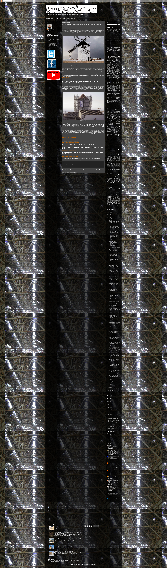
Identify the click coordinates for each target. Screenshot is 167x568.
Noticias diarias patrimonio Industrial (113, 84)
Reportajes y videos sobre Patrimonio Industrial (113, 184)
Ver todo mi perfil (50, 32)
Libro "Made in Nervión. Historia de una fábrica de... (114, 224)
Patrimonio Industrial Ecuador (114, 130)
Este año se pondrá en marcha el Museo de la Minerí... (114, 343)
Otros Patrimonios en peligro (112, 88)
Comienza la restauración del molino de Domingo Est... (114, 373)
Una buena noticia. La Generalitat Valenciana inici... (113, 325)
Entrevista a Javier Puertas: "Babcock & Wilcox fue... (114, 271)
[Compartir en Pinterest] (99, 158)
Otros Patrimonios (112, 86)
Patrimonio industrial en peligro (113, 131)
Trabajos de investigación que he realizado (113, 197)
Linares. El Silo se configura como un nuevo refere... (114, 360)
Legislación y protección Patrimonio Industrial (113, 72)
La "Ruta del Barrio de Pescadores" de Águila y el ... (114, 319)
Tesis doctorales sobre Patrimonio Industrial (113, 194)
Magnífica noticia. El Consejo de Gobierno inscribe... (114, 250)
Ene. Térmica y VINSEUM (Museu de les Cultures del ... (114, 263)
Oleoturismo (118, 85)
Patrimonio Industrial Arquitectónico (52, 30)
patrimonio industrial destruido (113, 129)
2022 (109, 403)
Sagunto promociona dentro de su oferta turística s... (114, 239)
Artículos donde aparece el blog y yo (113, 34)
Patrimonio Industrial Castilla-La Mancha (73, 160)
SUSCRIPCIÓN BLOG (52, 47)
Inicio (84, 169)
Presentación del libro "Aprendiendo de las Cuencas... (113, 329)
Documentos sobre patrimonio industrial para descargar (113, 55)
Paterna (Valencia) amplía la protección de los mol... (114, 255)
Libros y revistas (112, 73)
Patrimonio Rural (110, 176)
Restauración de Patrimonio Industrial (113, 185)
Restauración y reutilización (95, 160)
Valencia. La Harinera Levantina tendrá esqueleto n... (114, 368)
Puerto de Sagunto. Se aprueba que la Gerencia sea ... (114, 273)
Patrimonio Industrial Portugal (112, 161)
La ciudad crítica (111, 433)
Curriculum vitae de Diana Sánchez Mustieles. (52, 44)
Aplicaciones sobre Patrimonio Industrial (113, 28)
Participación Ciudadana (112, 90)
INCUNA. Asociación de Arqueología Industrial (112, 416)
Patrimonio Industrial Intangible (112, 145)
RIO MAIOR (110, 486)
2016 (109, 393)
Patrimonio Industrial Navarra (112, 155)
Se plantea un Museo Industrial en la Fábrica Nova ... (114, 248)
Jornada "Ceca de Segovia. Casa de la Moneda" (114, 358)
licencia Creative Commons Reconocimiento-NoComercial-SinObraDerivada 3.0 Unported (63, 561)
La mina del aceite (111, 477)
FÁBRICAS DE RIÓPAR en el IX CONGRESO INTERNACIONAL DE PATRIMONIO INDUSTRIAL (113, 452)
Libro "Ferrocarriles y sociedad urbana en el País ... (114, 362)
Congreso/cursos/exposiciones (113, 47)
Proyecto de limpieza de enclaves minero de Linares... (113, 316)
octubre (110, 388)
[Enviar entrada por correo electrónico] (92, 158)
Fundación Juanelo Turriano (113, 422)
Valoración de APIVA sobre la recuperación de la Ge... (114, 376)
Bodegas (110, 37)
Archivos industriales (113, 29)
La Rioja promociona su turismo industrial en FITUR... (113, 242)
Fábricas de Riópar (111, 450)
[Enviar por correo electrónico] (95, 158)
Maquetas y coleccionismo (111, 76)
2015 (109, 217)
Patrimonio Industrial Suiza (114, 165)
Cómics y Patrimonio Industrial (112, 41)
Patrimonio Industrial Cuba (112, 128)
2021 (109, 401)
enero (110, 218)
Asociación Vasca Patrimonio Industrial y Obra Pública (113, 419)
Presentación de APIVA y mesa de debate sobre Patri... (114, 338)
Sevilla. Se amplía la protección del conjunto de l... (114, 293)
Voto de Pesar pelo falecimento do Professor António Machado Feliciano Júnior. (113, 488)
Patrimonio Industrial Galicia (113, 140)
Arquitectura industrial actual (111, 31)
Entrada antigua (100, 169)
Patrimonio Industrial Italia (111, 150)
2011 (109, 211)
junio (110, 382)
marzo (110, 378)
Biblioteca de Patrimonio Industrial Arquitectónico (113, 36)
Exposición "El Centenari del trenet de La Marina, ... (114, 365)
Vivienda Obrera (117, 203)
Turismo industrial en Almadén (114, 301)
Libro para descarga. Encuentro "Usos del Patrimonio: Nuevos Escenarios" (67, 538)
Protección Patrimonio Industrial (112, 180)
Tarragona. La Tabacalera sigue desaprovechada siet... (113, 287)
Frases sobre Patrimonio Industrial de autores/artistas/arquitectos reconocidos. (113, 63)
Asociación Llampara (111, 426)
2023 (109, 404)
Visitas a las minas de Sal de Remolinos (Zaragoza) (63, 551)
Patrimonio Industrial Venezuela (112, 167)
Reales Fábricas (110, 182)
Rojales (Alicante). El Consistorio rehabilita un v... (114, 268)
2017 (109, 395)
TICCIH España (111, 414)
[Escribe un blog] (96, 158)
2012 (109, 212)
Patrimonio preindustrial (85, 160)
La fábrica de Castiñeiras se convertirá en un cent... (114, 253)
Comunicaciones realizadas (112, 42)
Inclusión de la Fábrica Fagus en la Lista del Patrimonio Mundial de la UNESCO (68, 545)
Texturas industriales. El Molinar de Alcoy (113, 345)
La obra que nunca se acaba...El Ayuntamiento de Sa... (114, 309)
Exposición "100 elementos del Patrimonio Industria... (114, 323)
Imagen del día (114, 67)
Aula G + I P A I (111, 440)
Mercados (115, 77)
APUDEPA (110, 445)
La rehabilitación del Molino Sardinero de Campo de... (114, 222)
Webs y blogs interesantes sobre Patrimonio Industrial (113, 205)
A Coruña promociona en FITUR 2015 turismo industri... (113, 236)
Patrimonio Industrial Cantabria (113, 109)
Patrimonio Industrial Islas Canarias (113, 148)
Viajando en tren (116, 199)
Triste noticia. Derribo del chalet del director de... (113, 277)
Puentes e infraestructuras (112, 181)
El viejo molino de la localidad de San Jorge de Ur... (114, 350)
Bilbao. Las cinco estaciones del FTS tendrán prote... (114, 348)
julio (110, 384)
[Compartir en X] (97, 158)
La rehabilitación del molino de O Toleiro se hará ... (114, 335)
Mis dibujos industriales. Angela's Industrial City (113, 266)
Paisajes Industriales (111, 89)
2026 (109, 409)
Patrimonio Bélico (110, 91)
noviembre (111, 390)
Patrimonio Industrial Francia (112, 139)
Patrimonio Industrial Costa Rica (112, 127)
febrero (110, 220)
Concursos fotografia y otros (113, 45)
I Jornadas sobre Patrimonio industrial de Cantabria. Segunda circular (113, 459)
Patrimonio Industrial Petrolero (114, 160)
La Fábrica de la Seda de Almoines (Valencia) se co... (114, 353)
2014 (109, 215)
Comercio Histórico (114, 40)
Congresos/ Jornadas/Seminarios (113, 49)
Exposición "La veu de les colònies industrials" (113, 284)
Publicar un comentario (69, 164)
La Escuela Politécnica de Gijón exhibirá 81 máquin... (114, 355)
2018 (109, 396)
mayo (110, 381)
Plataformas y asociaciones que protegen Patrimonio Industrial (113, 178)
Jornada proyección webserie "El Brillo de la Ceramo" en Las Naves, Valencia (68, 526)
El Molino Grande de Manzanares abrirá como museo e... (114, 306)
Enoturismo (109, 57)
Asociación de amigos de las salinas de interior (113, 428)
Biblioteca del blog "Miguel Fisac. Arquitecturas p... (113, 290)
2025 (109, 407)
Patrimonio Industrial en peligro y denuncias (113, 134)
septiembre (111, 387)
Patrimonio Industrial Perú (116, 159)
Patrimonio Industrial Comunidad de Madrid (113, 121)
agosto (110, 385)
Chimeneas (117, 38)
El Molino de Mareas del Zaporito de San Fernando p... (114, 332)
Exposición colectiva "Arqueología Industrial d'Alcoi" (113, 313)
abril (110, 379)
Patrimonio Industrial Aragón (114, 101)
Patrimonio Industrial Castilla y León (113, 113)
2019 (109, 398)
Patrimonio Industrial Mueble (113, 154)
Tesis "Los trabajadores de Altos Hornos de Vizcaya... (114, 227)
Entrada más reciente (67, 169)
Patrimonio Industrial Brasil (115, 107)
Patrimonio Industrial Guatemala (112, 143)
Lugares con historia (112, 476)
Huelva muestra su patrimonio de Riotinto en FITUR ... (114, 245)
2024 (109, 406)
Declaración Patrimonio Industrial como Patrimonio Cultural (113, 53)
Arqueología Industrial (112, 30)
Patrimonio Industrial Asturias (113, 104)
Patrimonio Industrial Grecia (114, 142)
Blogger (94, 564)
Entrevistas (116, 57)
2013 (109, 214)
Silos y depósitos (117, 192)
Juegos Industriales (110, 70)
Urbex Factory (112, 198)
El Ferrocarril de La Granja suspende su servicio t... (113, 279)
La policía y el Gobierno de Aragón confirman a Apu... (114, 229)
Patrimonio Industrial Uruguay (112, 166)
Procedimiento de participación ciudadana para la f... (114, 371)
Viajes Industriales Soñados (111, 200)
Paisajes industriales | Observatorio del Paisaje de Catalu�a (113, 499)
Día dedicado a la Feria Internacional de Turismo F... (114, 232)
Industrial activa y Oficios (111, 68)
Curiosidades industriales (112, 50)
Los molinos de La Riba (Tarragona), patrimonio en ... (114, 298)
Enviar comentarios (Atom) (72, 172)
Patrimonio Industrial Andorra (115, 100)
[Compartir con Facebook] (98, 158)
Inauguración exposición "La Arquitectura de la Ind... (114, 303)
